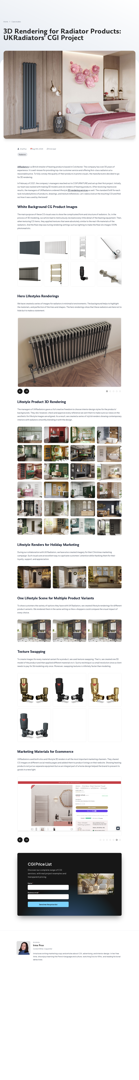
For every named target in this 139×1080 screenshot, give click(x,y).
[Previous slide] (20, 391)
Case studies (16, 21)
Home (5, 21)
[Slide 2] (110, 391)
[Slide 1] (107, 391)
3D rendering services (78, 190)
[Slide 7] (120, 840)
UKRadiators (23, 166)
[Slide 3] (113, 391)
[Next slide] (26, 391)
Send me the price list (48, 904)
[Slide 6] (116, 840)
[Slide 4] (116, 391)
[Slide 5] (120, 391)
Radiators (22, 154)
